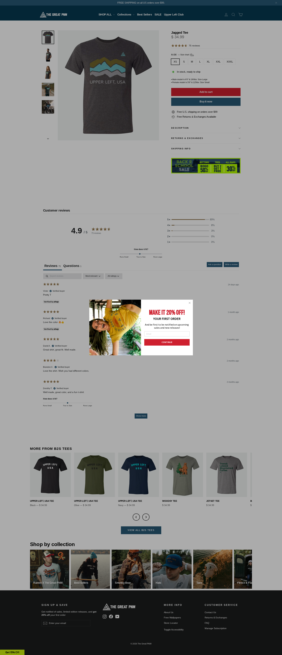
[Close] (190, 303)
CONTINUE (167, 342)
